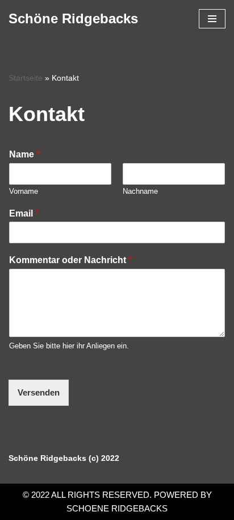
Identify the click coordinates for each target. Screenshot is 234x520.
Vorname (23, 191)
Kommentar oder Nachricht (70, 260)
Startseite (26, 77)
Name (24, 154)
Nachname (140, 191)
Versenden (39, 392)
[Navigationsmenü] (212, 18)
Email (24, 213)
